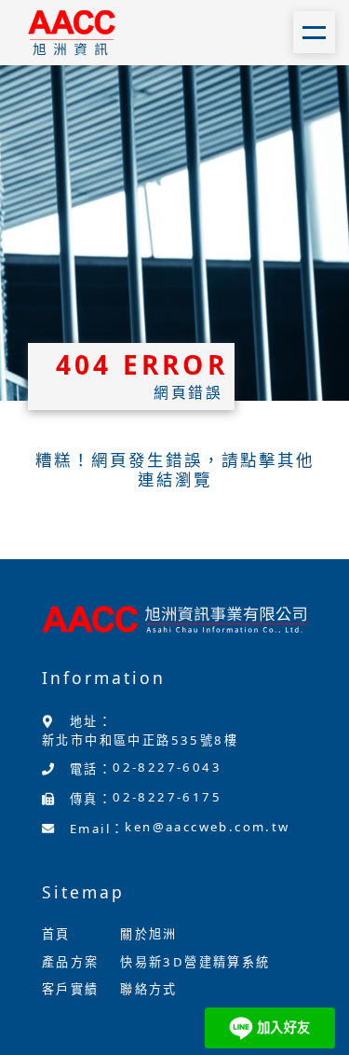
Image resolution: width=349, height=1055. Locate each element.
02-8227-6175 (167, 796)
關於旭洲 (149, 933)
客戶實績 (71, 988)
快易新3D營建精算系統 (195, 961)
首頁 (56, 933)
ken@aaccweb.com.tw (207, 826)
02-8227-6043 (167, 767)
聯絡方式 (149, 988)
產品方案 (71, 961)
